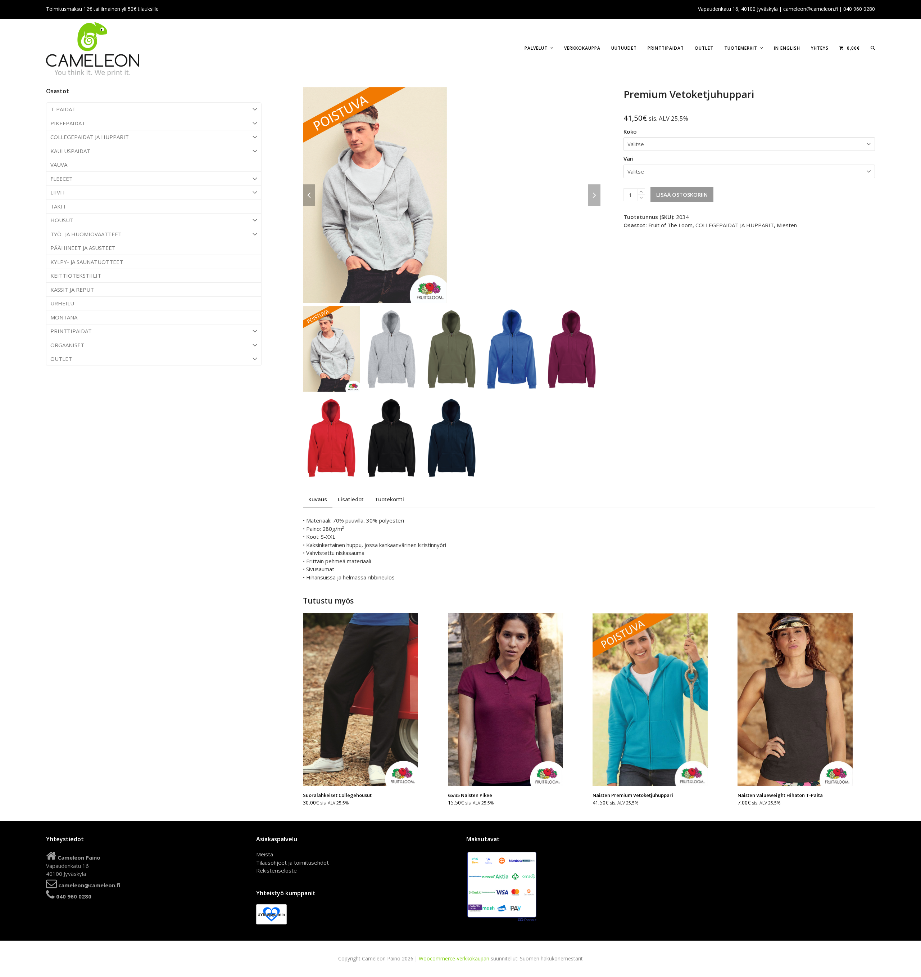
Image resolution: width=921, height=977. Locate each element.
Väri (628, 158)
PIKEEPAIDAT (67, 123)
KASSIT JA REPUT (72, 289)
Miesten (787, 225)
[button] (872, 48)
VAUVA (58, 164)
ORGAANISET (67, 345)
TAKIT (58, 206)
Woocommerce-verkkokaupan (454, 958)
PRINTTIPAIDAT (71, 331)
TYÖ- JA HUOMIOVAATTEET (86, 234)
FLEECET (61, 178)
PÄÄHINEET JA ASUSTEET (82, 247)
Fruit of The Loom (670, 225)
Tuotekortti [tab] (389, 499)
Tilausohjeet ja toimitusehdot (292, 862)
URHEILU (62, 303)
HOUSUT (61, 220)
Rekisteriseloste (276, 870)
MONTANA (63, 317)
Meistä (264, 854)
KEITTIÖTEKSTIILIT (75, 275)
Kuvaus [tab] (317, 499)
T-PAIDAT (63, 109)
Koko (630, 131)
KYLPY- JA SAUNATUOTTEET (86, 261)
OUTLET (61, 358)
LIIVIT (57, 192)
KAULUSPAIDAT (70, 150)
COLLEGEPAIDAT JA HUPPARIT (89, 136)
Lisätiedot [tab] (351, 499)
